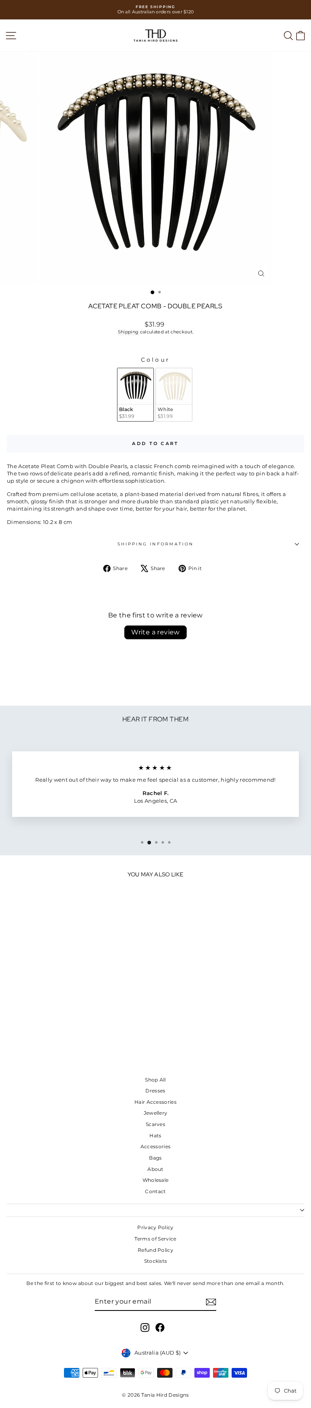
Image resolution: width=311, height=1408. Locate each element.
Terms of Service (155, 1239)
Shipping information (155, 544)
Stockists (155, 1261)
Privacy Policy (155, 1227)
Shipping (128, 332)
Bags (155, 1158)
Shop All (155, 1080)
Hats (155, 1135)
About (155, 1169)
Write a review (155, 632)
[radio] (135, 395)
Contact (155, 1191)
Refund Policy (155, 1250)
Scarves (155, 1124)
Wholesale (156, 1180)
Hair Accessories (155, 1102)
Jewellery (156, 1113)
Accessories (156, 1146)
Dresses (155, 1091)
